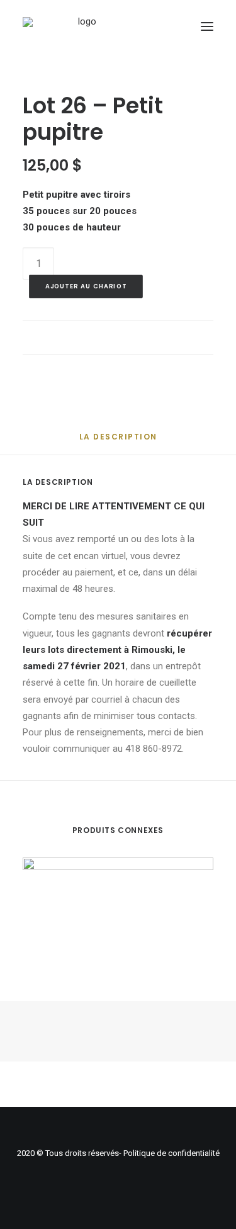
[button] (207, 26)
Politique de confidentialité (171, 1153)
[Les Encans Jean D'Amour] (82, 26)
